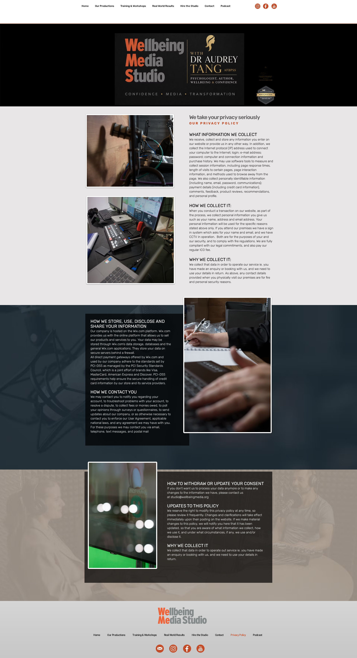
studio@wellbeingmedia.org (190, 497)
